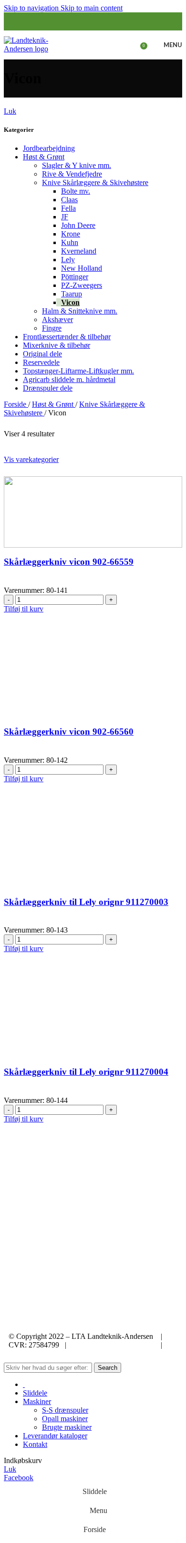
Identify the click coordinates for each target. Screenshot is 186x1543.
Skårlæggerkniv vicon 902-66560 (69, 732)
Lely (68, 260)
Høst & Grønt (43, 157)
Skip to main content (92, 8)
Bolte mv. (75, 191)
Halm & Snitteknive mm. (79, 311)
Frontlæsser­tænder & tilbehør (67, 337)
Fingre (52, 328)
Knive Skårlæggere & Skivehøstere (95, 182)
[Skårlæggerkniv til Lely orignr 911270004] (93, 1021)
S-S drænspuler (65, 1410)
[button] (23, 609)
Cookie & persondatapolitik (113, 1345)
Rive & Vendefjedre (72, 174)
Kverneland (78, 251)
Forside (16, 404)
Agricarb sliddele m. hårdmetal (69, 379)
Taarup (71, 294)
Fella (68, 208)
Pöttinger (74, 277)
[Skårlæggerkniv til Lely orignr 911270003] (93, 851)
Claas (69, 200)
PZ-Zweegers (81, 285)
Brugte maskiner (67, 1427)
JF (64, 217)
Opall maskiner (65, 1419)
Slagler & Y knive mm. (76, 165)
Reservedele (41, 362)
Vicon (70, 302)
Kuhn (69, 242)
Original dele (42, 354)
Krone (70, 234)
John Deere (78, 225)
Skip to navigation (32, 8)
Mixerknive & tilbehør (56, 345)
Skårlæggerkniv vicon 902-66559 (69, 562)
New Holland (81, 268)
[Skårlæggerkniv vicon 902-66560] (93, 681)
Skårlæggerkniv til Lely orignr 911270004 (86, 1072)
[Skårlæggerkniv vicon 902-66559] (93, 511)
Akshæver (57, 319)
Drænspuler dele (47, 388)
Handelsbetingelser (41, 1353)
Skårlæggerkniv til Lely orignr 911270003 (86, 902)
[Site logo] (34, 44)
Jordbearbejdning (49, 148)
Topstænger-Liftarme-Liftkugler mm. (78, 371)
